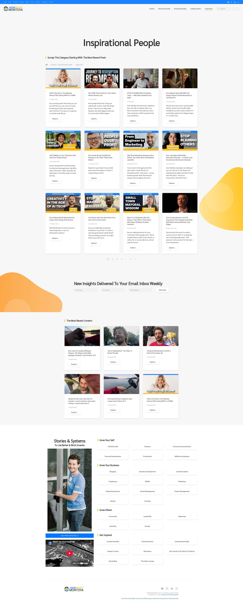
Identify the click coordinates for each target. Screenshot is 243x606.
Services (38, 2)
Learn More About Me (68, 536)
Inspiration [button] (209, 9)
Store (32, 2)
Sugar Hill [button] (79, 65)
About (27, 2)
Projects (21, 2)
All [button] (46, 65)
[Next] (135, 259)
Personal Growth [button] (164, 9)
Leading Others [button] (195, 9)
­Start (5, 2)
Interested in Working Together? (169, 594)
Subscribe (162, 290)
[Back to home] (13, 9)
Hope (9, 2)
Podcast (15, 2)
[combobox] (227, 9)
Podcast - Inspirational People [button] (61, 65)
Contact (51, 2)
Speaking (44, 2)
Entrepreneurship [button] (180, 9)
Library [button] (152, 9)
